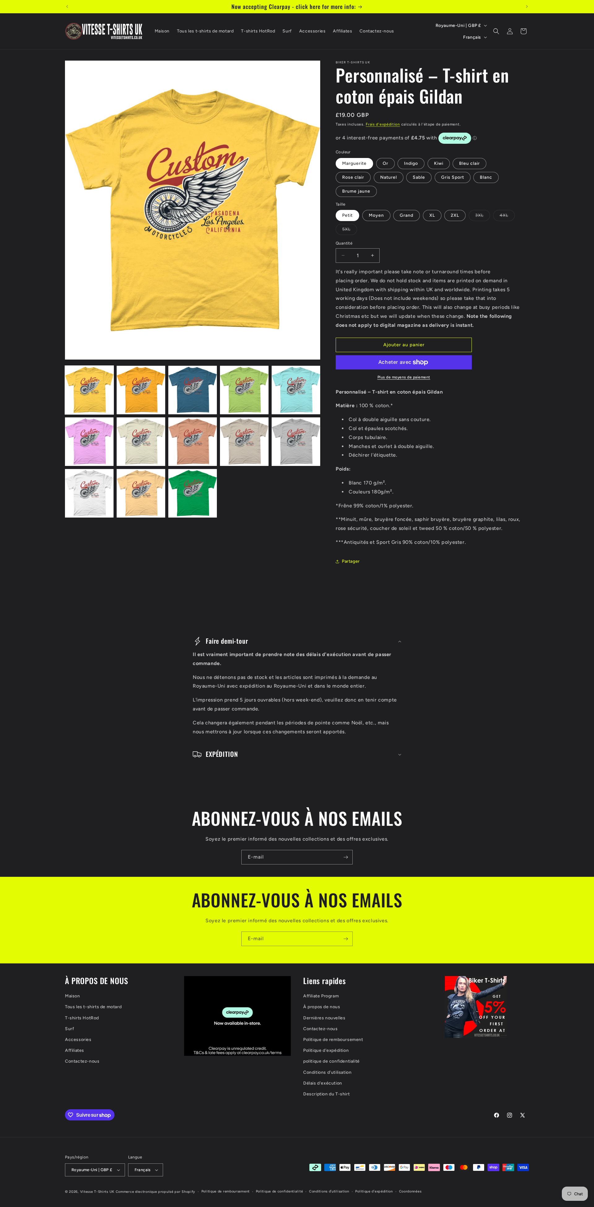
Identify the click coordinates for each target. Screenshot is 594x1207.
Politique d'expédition (326, 1050)
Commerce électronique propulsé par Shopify (155, 1192)
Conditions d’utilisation (329, 1191)
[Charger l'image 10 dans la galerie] (296, 441)
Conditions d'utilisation (327, 1072)
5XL (349, 230)
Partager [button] (351, 561)
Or (385, 163)
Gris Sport (452, 177)
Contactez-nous (82, 1061)
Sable (419, 177)
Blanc (486, 177)
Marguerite (354, 163)
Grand (406, 215)
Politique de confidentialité (279, 1191)
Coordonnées (410, 1191)
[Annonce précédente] (67, 6)
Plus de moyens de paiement (403, 377)
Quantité (344, 243)
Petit (347, 215)
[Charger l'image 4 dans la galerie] (244, 390)
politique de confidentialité (331, 1061)
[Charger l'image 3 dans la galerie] (192, 390)
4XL (507, 216)
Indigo (411, 163)
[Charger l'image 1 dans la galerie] (89, 390)
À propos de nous (321, 1006)
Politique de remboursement (333, 1039)
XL (432, 215)
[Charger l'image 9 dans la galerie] (244, 441)
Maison (72, 996)
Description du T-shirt (326, 1094)
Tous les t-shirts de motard (93, 1006)
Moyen (376, 215)
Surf (69, 1028)
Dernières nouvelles (324, 1018)
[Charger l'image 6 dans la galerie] (89, 441)
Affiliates (74, 1050)
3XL (482, 216)
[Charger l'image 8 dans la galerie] (192, 441)
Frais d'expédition (383, 124)
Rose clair (353, 177)
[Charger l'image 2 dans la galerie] (141, 390)
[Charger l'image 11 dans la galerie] (89, 493)
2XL (455, 215)
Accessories (78, 1039)
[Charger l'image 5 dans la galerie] (296, 390)
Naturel (388, 177)
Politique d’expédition (374, 1191)
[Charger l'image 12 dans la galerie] (141, 493)
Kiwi (438, 163)
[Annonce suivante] (527, 6)
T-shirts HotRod (82, 1018)
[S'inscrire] (345, 857)
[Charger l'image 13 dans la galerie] (192, 493)
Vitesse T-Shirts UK (97, 1192)
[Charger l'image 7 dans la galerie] (141, 441)
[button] (496, 31)
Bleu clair (469, 163)
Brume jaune (356, 191)
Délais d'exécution (322, 1083)
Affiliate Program (321, 996)
